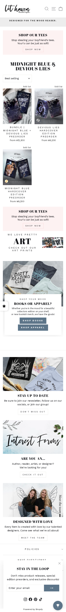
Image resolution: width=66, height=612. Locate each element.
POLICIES (32, 549)
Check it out (33, 474)
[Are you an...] (33, 437)
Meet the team (33, 538)
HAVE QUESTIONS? (32, 560)
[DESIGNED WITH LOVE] (33, 500)
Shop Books (33, 320)
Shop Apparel (33, 327)
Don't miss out (32, 412)
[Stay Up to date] (33, 374)
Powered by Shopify (33, 609)
